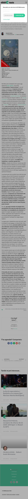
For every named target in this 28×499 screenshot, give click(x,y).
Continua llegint (6, 19)
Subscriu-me (19, 15)
